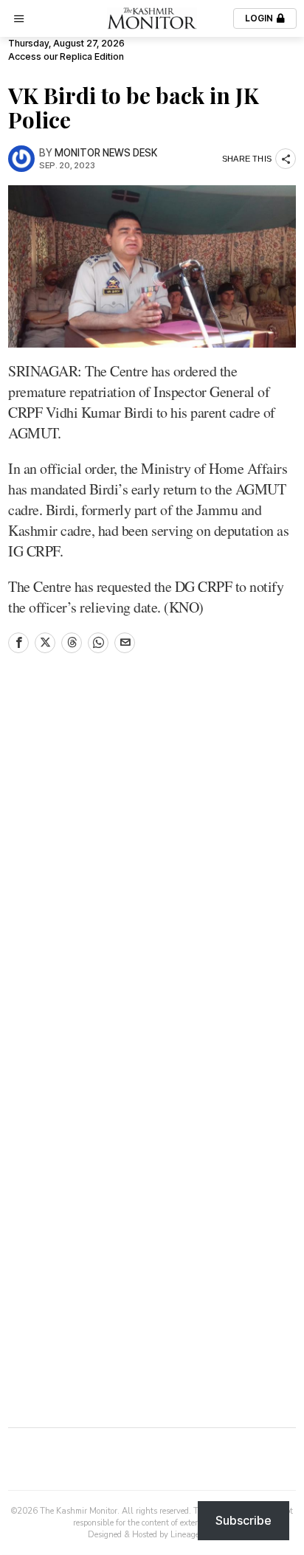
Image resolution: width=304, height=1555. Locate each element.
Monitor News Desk (106, 153)
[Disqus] (152, 864)
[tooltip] (18, 642)
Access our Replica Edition (66, 56)
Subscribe (243, 1520)
